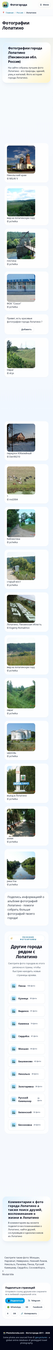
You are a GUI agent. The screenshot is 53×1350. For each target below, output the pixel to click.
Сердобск (22, 1267)
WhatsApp (14, 1307)
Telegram (34, 1300)
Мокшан (34, 1257)
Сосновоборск (37, 1267)
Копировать (29, 1313)
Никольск (10, 1264)
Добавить (26, 329)
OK (14, 1313)
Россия (20, 12)
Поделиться (15, 1300)
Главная (10, 12)
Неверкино (22, 1260)
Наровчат (10, 1260)
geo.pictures (41, 1337)
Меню (44, 4)
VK (27, 1307)
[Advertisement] (26, 113)
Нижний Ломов (38, 1260)
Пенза (30, 1264)
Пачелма (21, 1264)
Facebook (37, 1307)
